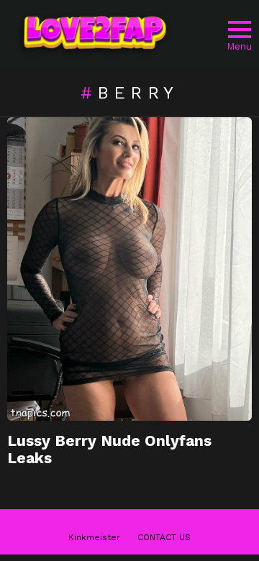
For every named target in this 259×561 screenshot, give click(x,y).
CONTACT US (164, 537)
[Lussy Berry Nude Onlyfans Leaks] (129, 269)
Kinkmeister (94, 537)
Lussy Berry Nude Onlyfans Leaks (109, 449)
